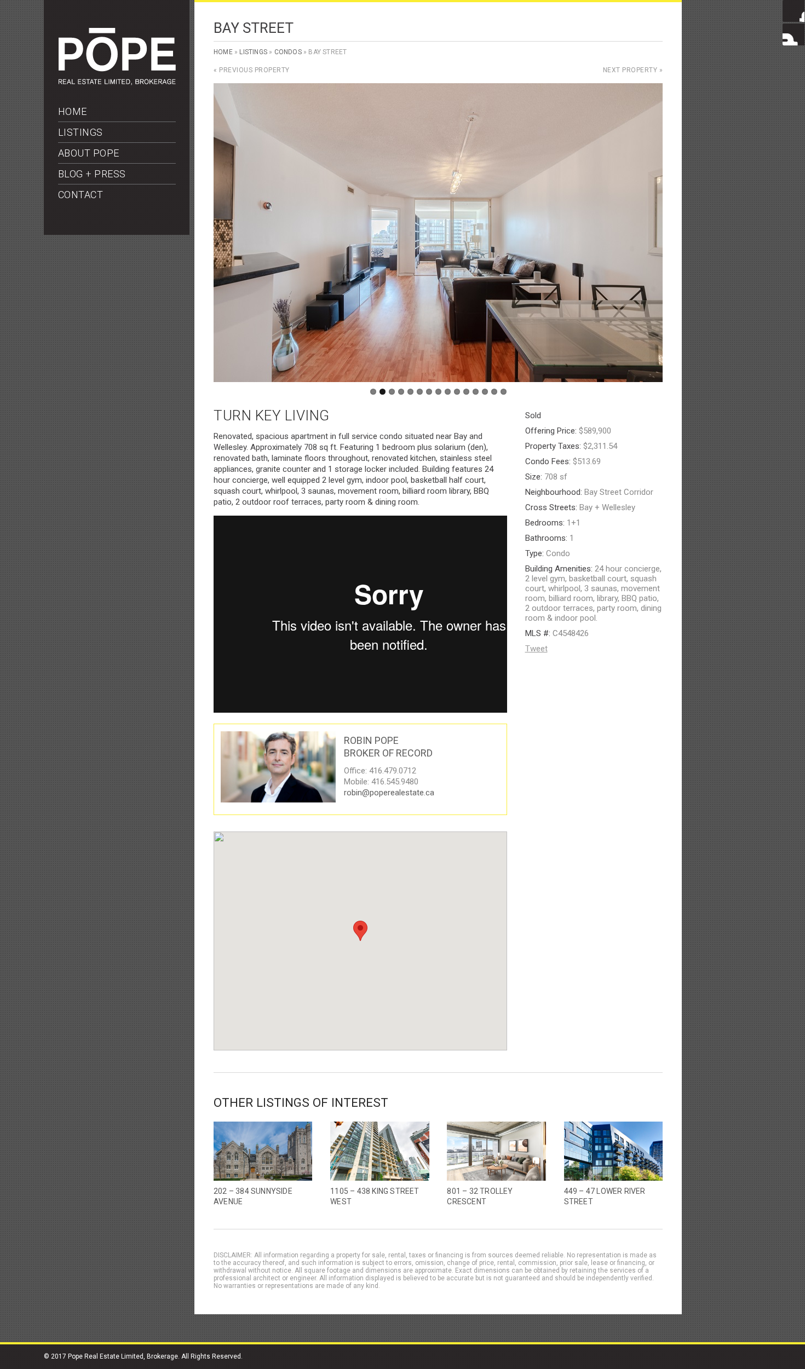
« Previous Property (252, 70)
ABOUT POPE (88, 153)
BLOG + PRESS (92, 174)
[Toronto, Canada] (117, 83)
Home (223, 52)
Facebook (793, 11)
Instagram (793, 34)
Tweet (536, 649)
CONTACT (81, 194)
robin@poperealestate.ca (389, 793)
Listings (253, 52)
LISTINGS (80, 132)
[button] (360, 931)
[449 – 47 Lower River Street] (613, 1151)
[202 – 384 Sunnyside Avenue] (263, 1151)
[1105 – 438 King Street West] (379, 1151)
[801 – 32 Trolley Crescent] (496, 1151)
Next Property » (633, 70)
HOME (72, 111)
